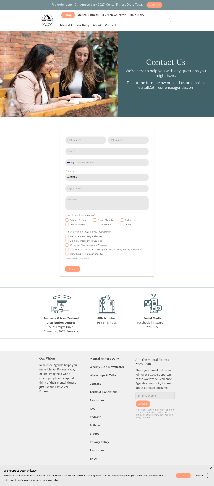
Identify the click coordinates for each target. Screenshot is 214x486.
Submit (72, 269)
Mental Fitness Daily (74, 25)
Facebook (143, 322)
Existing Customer (79, 220)
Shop (68, 15)
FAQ (92, 409)
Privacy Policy (99, 442)
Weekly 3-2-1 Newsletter (107, 367)
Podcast (95, 417)
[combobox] (72, 162)
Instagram (159, 322)
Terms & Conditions (103, 392)
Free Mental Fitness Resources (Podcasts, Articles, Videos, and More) (105, 249)
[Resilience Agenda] (47, 20)
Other (128, 224)
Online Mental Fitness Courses (86, 240)
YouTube (153, 327)
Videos (94, 433)
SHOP (93, 458)
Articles (95, 425)
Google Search (77, 224)
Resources (97, 400)
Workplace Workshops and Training (88, 245)
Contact (110, 25)
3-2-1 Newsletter (114, 15)
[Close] (210, 468)
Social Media (104, 224)
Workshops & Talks (103, 375)
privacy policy (52, 480)
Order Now (154, 4)
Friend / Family (105, 220)
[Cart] (171, 20)
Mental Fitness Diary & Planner (86, 236)
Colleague (130, 220)
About (97, 25)
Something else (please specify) (86, 253)
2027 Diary (137, 15)
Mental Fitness (88, 15)
